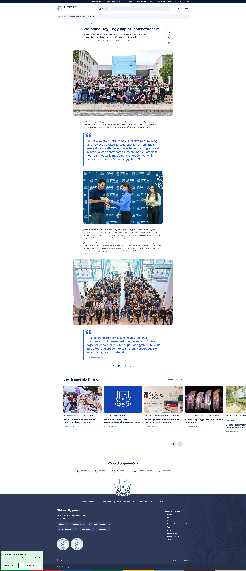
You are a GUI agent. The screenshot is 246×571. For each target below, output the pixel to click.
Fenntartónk (97, 1)
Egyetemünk (171, 527)
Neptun (151, 1)
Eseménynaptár (173, 533)
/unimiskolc (85, 470)
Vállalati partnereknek (125, 502)
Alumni (107, 1)
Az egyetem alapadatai (98, 524)
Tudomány (171, 521)
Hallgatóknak (107, 502)
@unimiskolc (167, 470)
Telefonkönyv (140, 1)
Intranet (128, 1)
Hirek (65, 16)
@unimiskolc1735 (122, 470)
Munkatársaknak (145, 502)
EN (61, 560)
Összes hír (179, 379)
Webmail (170, 539)
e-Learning (161, 1)
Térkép (61, 524)
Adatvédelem (167, 567)
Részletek (9, 565)
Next (180, 444)
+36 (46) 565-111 (66, 518)
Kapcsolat (102, 529)
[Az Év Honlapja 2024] (63, 544)
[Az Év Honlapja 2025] (77, 544)
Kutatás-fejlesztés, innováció (178, 524)
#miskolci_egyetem (145, 470)
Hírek (92, 23)
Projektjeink (117, 1)
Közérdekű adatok (175, 1)
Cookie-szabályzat (181, 567)
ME (60, 16)
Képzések (170, 515)
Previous (174, 444)
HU (186, 1)
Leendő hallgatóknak (88, 502)
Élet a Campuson (173, 518)
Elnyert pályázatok (66, 529)
